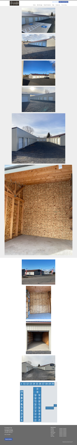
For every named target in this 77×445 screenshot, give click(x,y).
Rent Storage (39, 5)
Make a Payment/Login (63, 1)
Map (53, 5)
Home (34, 5)
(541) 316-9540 (55, 2)
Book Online (8, 439)
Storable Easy (69, 441)
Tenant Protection (47, 5)
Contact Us (58, 5)
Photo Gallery (64, 5)
